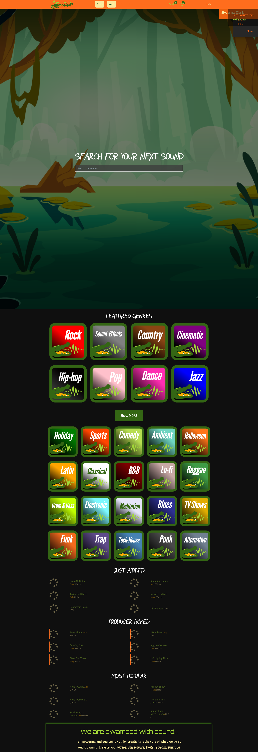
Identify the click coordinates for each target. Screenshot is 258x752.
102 (75, 636)
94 (75, 690)
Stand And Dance (159, 581)
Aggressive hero (158, 645)
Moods (111, 4)
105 (160, 648)
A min (152, 597)
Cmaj (164, 633)
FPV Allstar (156, 632)
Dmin (72, 584)
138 (75, 703)
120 (80, 648)
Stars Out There (78, 658)
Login (208, 4)
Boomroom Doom (79, 607)
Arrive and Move (78, 594)
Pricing (142, 4)
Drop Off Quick (77, 581)
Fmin (152, 584)
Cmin (152, 661)
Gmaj (72, 661)
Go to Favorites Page (243, 15)
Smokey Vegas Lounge (77, 714)
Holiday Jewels (77, 699)
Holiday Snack (157, 686)
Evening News (77, 645)
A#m (86, 687)
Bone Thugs (76, 632)
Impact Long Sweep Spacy (157, 713)
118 (161, 597)
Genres (99, 4)
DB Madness (156, 608)
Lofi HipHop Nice (159, 658)
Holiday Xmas (77, 686)
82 (79, 661)
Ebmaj (153, 690)
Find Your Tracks (127, 4)
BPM (76, 584)
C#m (152, 648)
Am (79, 716)
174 (80, 584)
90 (161, 703)
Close (250, 31)
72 (160, 661)
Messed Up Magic (159, 594)
